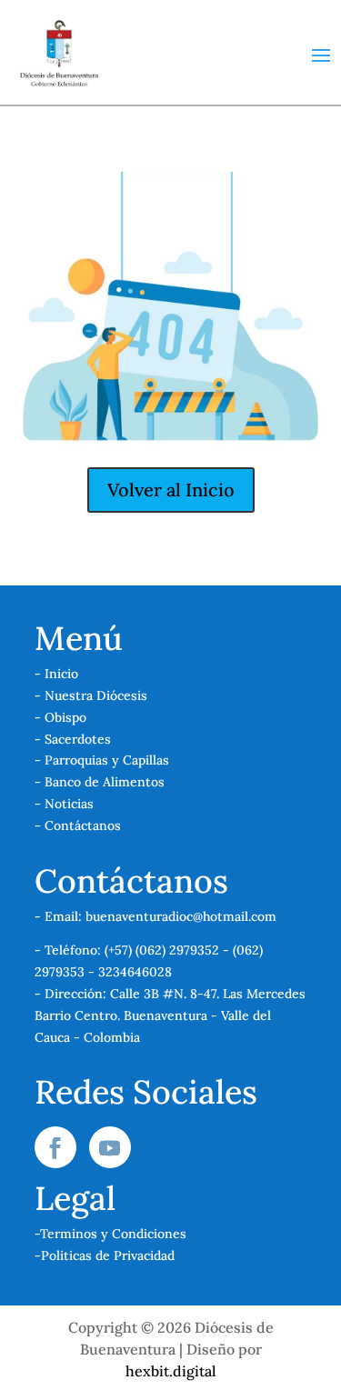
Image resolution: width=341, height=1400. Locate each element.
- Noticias (64, 803)
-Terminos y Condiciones (110, 1233)
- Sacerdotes (73, 739)
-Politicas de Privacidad (105, 1255)
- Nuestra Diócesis (91, 695)
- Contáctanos (78, 825)
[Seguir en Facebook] (55, 1147)
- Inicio (56, 673)
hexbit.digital (170, 1371)
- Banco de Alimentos (100, 782)
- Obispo (60, 717)
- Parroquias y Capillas (102, 760)
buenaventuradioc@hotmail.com (180, 916)
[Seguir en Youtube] (110, 1147)
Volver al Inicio (171, 489)
